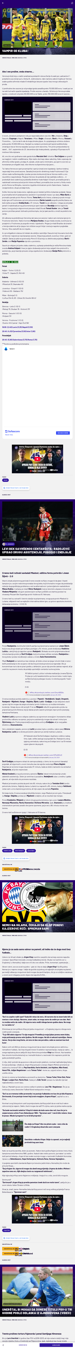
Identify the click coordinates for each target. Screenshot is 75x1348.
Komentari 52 (23, 1345)
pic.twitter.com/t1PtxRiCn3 (51, 755)
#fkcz (32, 692)
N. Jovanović (10, 544)
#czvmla (38, 692)
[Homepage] (72, 3)
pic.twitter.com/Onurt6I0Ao (53, 692)
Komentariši (56, 1345)
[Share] (3, 1345)
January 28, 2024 (55, 695)
